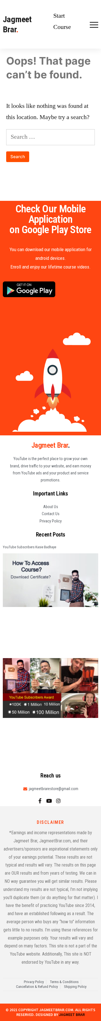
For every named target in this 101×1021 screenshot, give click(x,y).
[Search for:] (50, 137)
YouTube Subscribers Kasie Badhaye (29, 547)
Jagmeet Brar (17, 24)
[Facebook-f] (39, 800)
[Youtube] (49, 800)
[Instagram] (58, 800)
